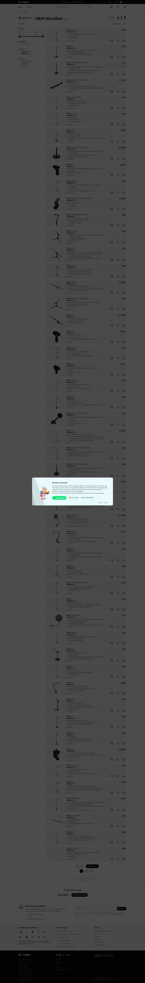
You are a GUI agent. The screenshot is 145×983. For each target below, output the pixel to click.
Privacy (106, 502)
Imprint (101, 502)
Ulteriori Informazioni (87, 497)
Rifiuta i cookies (73, 497)
